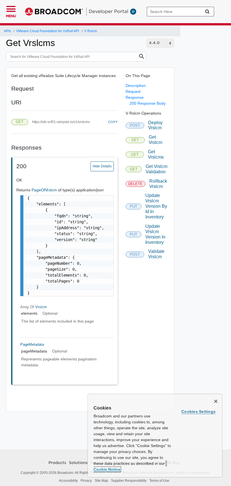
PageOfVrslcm (45, 190)
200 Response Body (148, 103)
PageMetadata (32, 344)
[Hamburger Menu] (10, 8)
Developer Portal (108, 11)
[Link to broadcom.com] (54, 11)
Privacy (86, 481)
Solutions (78, 463)
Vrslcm (41, 307)
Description (136, 85)
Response (135, 97)
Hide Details (102, 166)
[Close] (215, 401)
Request (133, 91)
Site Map (101, 481)
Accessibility (68, 481)
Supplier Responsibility (128, 481)
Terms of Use (159, 481)
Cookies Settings (198, 411)
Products (57, 463)
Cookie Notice (107, 469)
